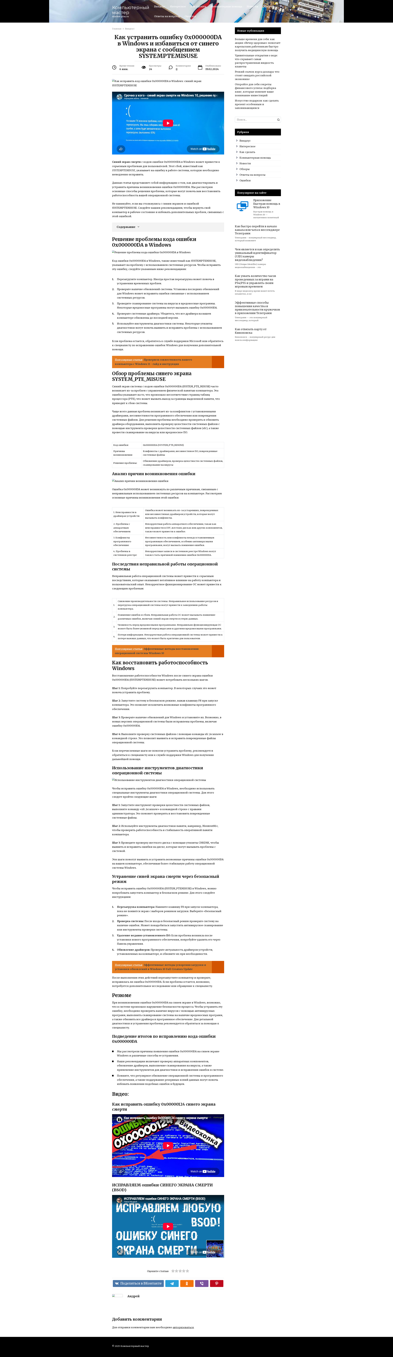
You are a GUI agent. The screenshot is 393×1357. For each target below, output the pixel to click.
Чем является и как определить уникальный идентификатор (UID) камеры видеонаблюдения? (257, 255)
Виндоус (159, 6)
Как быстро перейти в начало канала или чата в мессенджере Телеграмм (257, 230)
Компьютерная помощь (226, 6)
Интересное (178, 6)
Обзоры (268, 6)
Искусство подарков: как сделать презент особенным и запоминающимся (257, 104)
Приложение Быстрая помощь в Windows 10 (266, 204)
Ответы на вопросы (167, 16)
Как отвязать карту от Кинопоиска (251, 331)
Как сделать (198, 6)
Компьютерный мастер (130, 10)
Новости (252, 6)
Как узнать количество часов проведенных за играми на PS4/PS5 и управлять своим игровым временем (255, 281)
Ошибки (190, 16)
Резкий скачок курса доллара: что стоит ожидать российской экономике (257, 75)
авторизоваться (183, 1327)
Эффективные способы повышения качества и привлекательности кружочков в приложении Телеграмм (257, 308)
